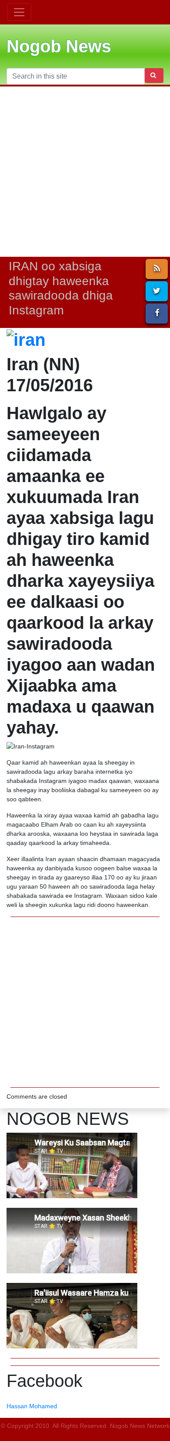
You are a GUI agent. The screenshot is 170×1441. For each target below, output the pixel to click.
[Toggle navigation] (19, 12)
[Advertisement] (85, 171)
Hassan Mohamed (32, 1406)
